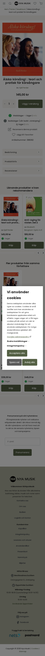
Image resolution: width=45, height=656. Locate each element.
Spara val (14, 362)
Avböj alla (30, 362)
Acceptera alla (17, 353)
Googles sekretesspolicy (18, 337)
